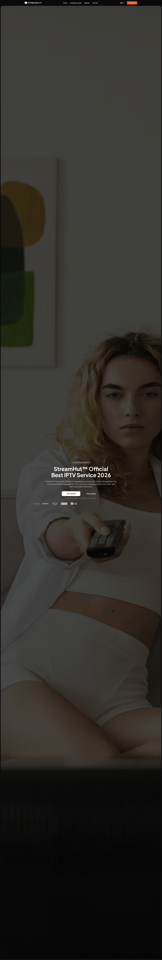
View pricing (91, 494)
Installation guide (76, 3)
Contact (95, 3)
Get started (71, 494)
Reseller (87, 3)
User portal (132, 3)
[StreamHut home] (33, 3)
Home (65, 3)
